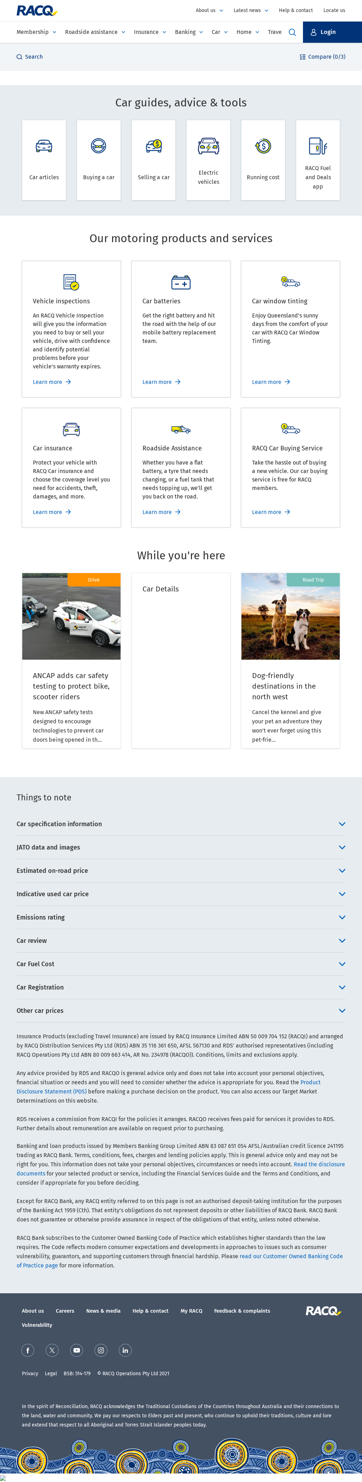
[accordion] (181, 824)
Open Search (292, 32)
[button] (332, 32)
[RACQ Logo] (323, 1311)
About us (206, 10)
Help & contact (296, 10)
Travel (276, 32)
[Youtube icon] (76, 1350)
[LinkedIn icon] (125, 1350)
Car (216, 32)
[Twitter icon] (52, 1350)
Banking (185, 32)
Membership (33, 32)
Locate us (334, 10)
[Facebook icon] (27, 1350)
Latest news (247, 10)
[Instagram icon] (100, 1350)
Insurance (146, 32)
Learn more (47, 382)
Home (244, 32)
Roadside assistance (91, 32)
